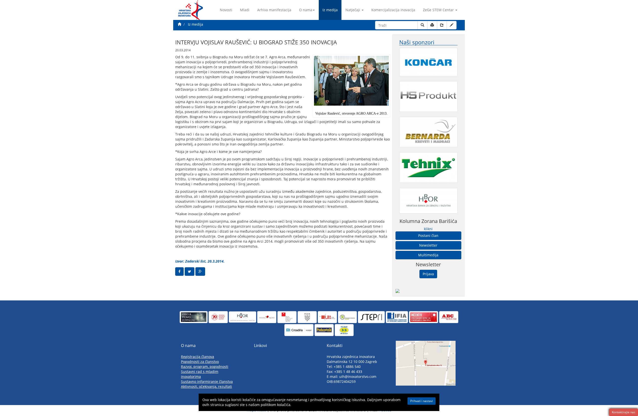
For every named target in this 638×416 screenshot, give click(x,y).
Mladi (244, 9)
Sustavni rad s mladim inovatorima (199, 374)
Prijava (428, 274)
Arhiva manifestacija (274, 9)
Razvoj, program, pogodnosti (204, 366)
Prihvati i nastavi (421, 401)
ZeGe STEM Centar (438, 9)
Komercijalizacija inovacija (393, 9)
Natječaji (352, 9)
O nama (305, 9)
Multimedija (428, 255)
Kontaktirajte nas (623, 412)
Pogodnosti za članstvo (200, 361)
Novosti (226, 9)
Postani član (428, 235)
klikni (428, 228)
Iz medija (330, 9)
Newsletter (428, 245)
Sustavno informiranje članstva (207, 381)
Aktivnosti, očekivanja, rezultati (206, 386)
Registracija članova (197, 356)
